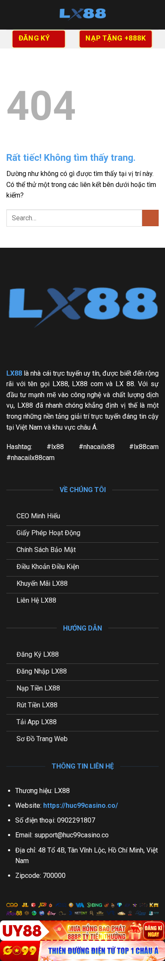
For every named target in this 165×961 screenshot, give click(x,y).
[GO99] (82, 951)
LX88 (14, 373)
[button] (11, 14)
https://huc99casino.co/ (80, 805)
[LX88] (82, 15)
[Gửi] (150, 218)
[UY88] (82, 930)
